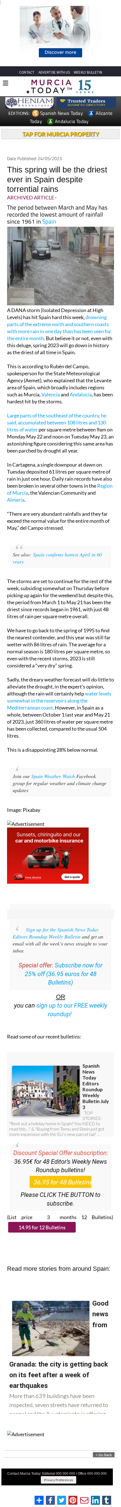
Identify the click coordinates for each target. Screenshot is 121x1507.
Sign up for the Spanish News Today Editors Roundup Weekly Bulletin (56, 933)
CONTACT (26, 72)
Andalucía (81, 394)
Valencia (50, 394)
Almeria (15, 500)
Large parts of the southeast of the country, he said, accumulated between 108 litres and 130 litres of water (56, 422)
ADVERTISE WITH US (54, 72)
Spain (49, 221)
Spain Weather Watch (53, 776)
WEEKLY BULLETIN (88, 72)
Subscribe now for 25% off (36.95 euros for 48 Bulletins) (64, 974)
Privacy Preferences (58, 1480)
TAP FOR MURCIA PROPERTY (60, 134)
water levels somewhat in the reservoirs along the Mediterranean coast (59, 700)
